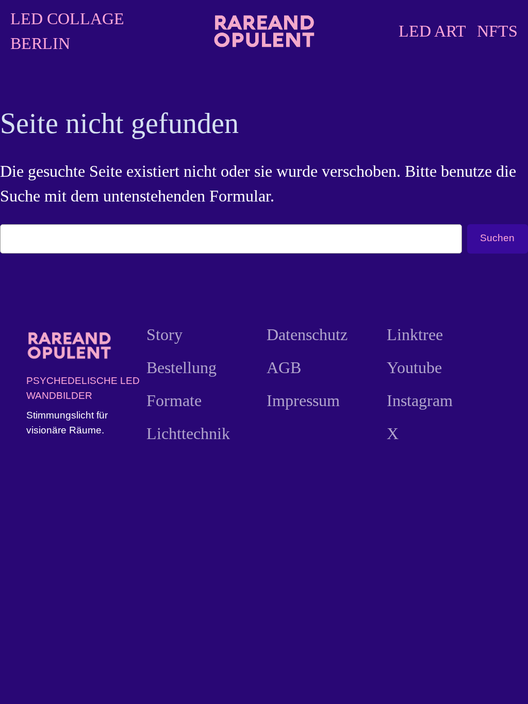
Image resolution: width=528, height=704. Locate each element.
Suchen (497, 237)
